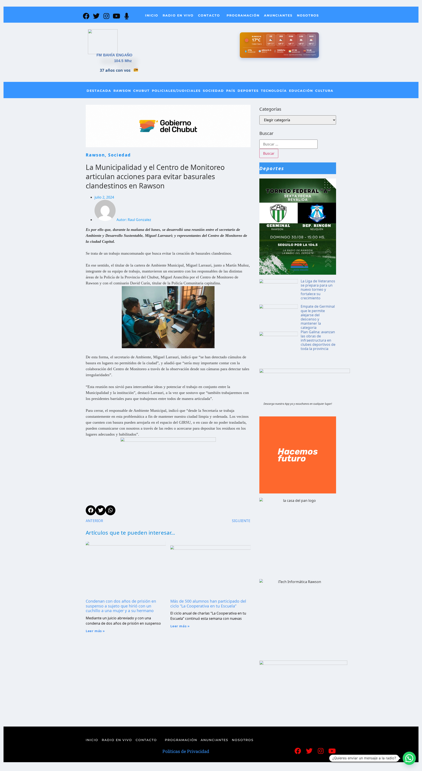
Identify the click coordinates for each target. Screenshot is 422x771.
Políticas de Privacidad (185, 751)
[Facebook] (86, 16)
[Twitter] (96, 16)
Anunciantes (278, 15)
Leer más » (95, 631)
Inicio (151, 15)
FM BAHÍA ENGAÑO (114, 55)
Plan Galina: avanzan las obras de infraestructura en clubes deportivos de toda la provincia (318, 340)
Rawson (122, 91)
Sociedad (213, 91)
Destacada (99, 91)
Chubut (141, 91)
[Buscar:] (288, 144)
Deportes (248, 91)
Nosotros (308, 15)
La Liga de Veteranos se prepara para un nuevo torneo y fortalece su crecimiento (318, 289)
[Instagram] (106, 16)
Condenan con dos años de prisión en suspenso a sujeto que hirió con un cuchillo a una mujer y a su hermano (121, 605)
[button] (409, 758)
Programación (243, 15)
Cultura (324, 91)
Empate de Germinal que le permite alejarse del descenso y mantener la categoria (318, 317)
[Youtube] (116, 16)
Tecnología (274, 91)
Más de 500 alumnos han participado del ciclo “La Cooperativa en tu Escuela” (208, 603)
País (230, 91)
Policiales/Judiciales (176, 91)
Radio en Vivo (178, 15)
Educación (301, 91)
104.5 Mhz (123, 61)
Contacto (209, 15)
